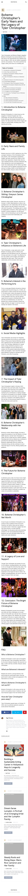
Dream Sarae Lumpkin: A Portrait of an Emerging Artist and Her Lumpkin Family (13, 814)
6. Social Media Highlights (9, 81)
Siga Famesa (5, 31)
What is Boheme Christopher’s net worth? (14, 100)
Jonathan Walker (9, 822)
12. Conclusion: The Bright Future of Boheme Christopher (14, 93)
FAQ (5, 96)
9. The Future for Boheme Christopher (12, 88)
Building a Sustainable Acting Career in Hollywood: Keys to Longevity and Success (14, 764)
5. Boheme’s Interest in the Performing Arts (13, 79)
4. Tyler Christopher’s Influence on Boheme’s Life (13, 77)
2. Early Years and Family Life (10, 72)
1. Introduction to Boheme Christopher (12, 70)
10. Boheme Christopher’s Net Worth (12, 89)
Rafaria (14, 2)
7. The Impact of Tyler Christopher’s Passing (13, 83)
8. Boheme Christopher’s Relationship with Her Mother (14, 85)
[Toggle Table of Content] (23, 68)
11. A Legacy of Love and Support (11, 91)
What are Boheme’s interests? (12, 99)
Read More (8, 783)
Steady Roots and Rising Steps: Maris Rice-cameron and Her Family (12, 861)
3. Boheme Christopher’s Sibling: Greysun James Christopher (13, 74)
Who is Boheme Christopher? (12, 97)
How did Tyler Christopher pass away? (14, 102)
